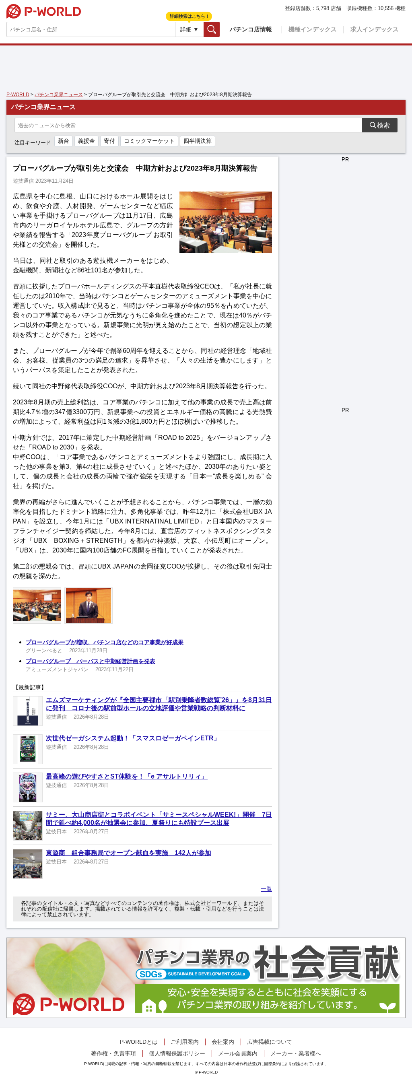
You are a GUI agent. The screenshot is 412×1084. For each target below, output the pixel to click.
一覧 (266, 889)
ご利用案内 (185, 1042)
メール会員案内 (238, 1053)
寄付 (109, 141)
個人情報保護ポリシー (177, 1053)
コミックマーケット (149, 141)
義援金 (86, 141)
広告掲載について (269, 1042)
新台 (63, 141)
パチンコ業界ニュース (59, 94)
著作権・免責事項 (113, 1053)
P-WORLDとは (139, 1042)
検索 (219, 29)
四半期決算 (197, 141)
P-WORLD (43, 11)
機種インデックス (312, 29)
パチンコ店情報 (251, 29)
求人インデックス (374, 29)
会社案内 (223, 1042)
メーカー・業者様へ (295, 1053)
